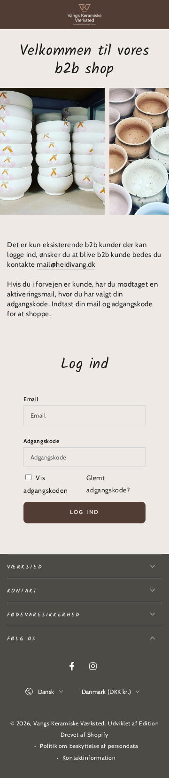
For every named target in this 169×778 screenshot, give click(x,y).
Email (30, 399)
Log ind (85, 511)
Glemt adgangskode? (108, 484)
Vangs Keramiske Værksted (68, 723)
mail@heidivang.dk (66, 264)
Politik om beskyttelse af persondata (89, 745)
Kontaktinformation (89, 757)
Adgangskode (41, 440)
